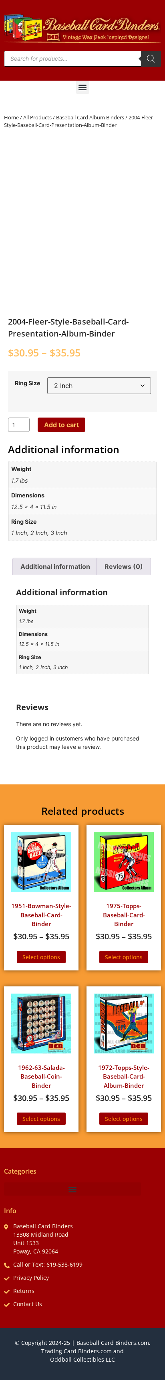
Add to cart (61, 425)
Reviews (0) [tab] (124, 566)
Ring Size (27, 383)
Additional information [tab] (55, 566)
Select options (41, 957)
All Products (37, 117)
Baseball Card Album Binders (90, 117)
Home (11, 117)
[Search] (151, 59)
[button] (82, 87)
